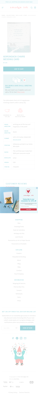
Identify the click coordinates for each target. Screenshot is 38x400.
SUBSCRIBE (28, 209)
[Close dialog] (37, 188)
